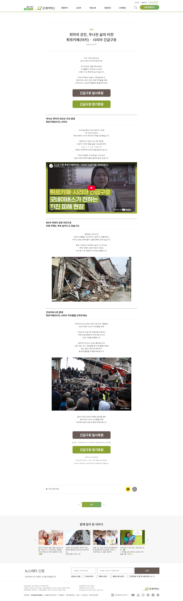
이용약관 (26, 595)
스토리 (78, 8)
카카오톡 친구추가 (121, 595)
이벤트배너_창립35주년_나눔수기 (28, 8)
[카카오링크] (128, 488)
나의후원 (122, 8)
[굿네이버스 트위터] (158, 594)
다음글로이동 (104, 504)
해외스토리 (103, 576)
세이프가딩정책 (93, 595)
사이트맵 (84, 595)
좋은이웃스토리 (118, 576)
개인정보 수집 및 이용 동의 (142, 576)
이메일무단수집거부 (50, 595)
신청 (147, 570)
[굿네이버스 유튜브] (133, 594)
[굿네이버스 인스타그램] (143, 594)
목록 (91, 505)
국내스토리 (89, 576)
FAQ (78, 595)
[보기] (152, 576)
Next (148, 540)
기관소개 (92, 8)
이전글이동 (79, 504)
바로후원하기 (149, 7)
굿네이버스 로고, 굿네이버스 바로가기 (44, 8)
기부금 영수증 (153, 2)
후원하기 (64, 8)
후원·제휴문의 (70, 595)
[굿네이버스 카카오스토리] (153, 594)
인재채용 (61, 595)
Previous (35, 540)
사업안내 (107, 8)
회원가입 (144, 2)
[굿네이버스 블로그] (138, 594)
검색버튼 (135, 7)
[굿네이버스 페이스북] (148, 594)
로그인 (137, 2)
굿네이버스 (151, 588)
